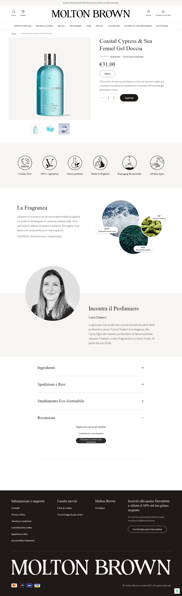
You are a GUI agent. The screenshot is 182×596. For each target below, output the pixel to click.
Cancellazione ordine (21, 527)
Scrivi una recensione (133, 56)
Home (13, 33)
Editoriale (162, 25)
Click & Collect (64, 508)
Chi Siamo (100, 508)
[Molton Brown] (91, 14)
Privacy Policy (18, 514)
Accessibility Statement (23, 540)
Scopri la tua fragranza (138, 25)
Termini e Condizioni (21, 521)
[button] (13, 13)
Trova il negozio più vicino (70, 514)
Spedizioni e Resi (19, 534)
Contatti (15, 508)
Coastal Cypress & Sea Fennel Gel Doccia (36, 33)
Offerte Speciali (23, 25)
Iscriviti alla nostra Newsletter (147, 529)
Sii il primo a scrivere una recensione (91, 440)
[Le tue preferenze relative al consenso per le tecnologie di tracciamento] (177, 591)
